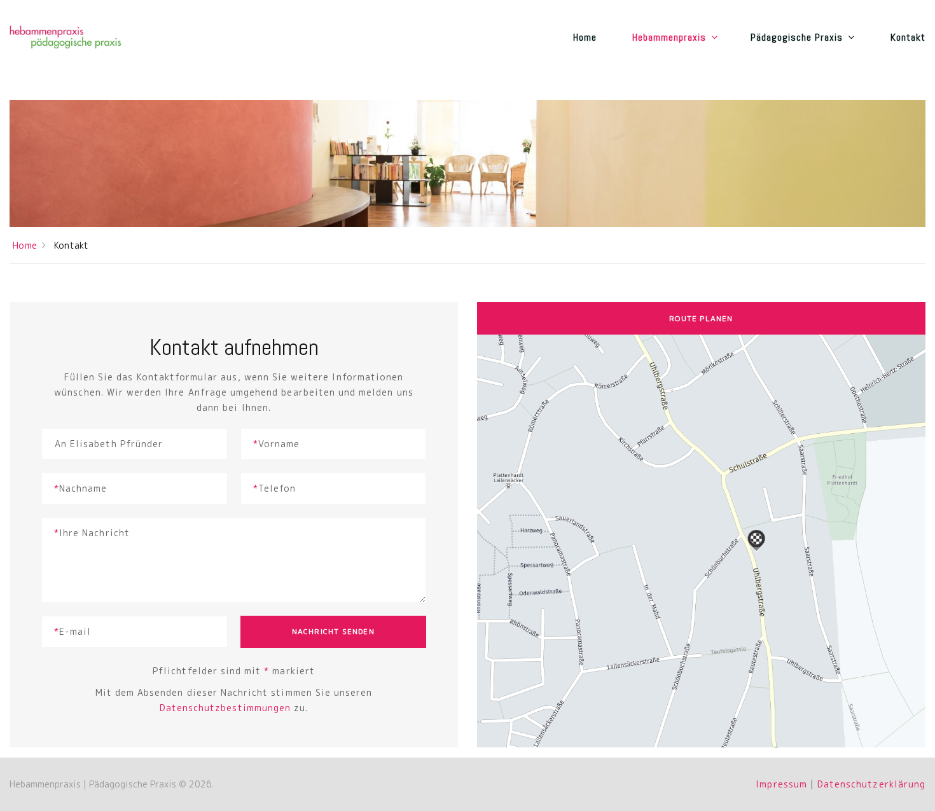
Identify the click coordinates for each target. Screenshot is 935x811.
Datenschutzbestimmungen (225, 708)
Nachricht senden (333, 631)
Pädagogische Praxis (797, 37)
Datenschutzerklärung (871, 784)
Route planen (701, 318)
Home (585, 37)
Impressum (781, 784)
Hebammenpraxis (669, 37)
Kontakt (907, 37)
